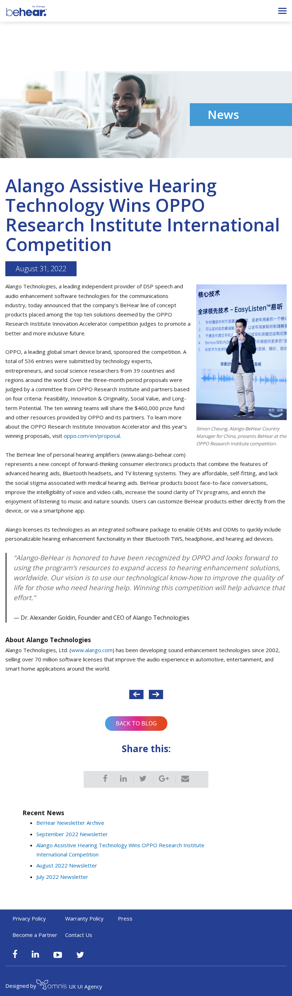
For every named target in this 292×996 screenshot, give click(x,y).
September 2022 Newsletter (72, 834)
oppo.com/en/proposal (92, 435)
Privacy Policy (29, 918)
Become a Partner (34, 934)
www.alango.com (92, 650)
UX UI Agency (85, 986)
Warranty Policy (84, 918)
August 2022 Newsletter (66, 865)
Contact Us (78, 934)
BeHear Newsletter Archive (70, 822)
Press (125, 918)
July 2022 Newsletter (62, 876)
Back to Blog (136, 723)
